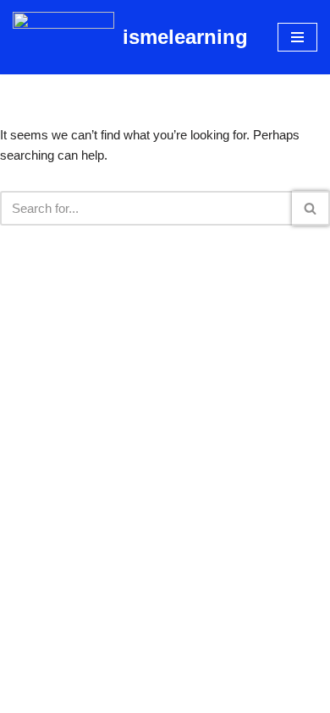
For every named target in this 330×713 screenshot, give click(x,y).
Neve (94, 696)
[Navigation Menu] (297, 37)
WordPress (220, 696)
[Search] (311, 208)
